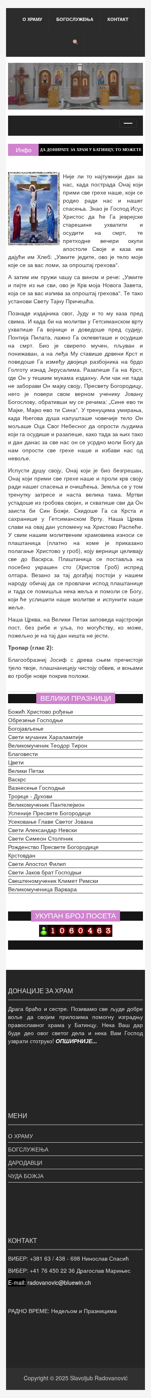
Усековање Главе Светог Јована (50, 821)
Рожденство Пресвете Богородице (53, 847)
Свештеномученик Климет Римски (53, 880)
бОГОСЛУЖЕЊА (74, 19)
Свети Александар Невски (42, 830)
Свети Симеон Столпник (40, 838)
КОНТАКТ (118, 19)
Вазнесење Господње (36, 787)
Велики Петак (26, 770)
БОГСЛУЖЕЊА (28, 1149)
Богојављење (25, 728)
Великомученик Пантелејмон (46, 804)
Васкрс (17, 779)
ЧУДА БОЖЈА (25, 1176)
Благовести (23, 754)
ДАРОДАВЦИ (25, 1162)
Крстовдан (21, 855)
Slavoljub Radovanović (99, 1378)
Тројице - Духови (30, 796)
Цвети (16, 762)
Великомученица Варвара (42, 889)
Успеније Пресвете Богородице (49, 813)
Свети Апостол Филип (37, 864)
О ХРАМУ (32, 19)
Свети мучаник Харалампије (45, 737)
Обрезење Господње (35, 720)
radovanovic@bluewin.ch (59, 1282)
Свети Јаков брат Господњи (44, 872)
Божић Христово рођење (40, 711)
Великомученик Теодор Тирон (47, 745)
